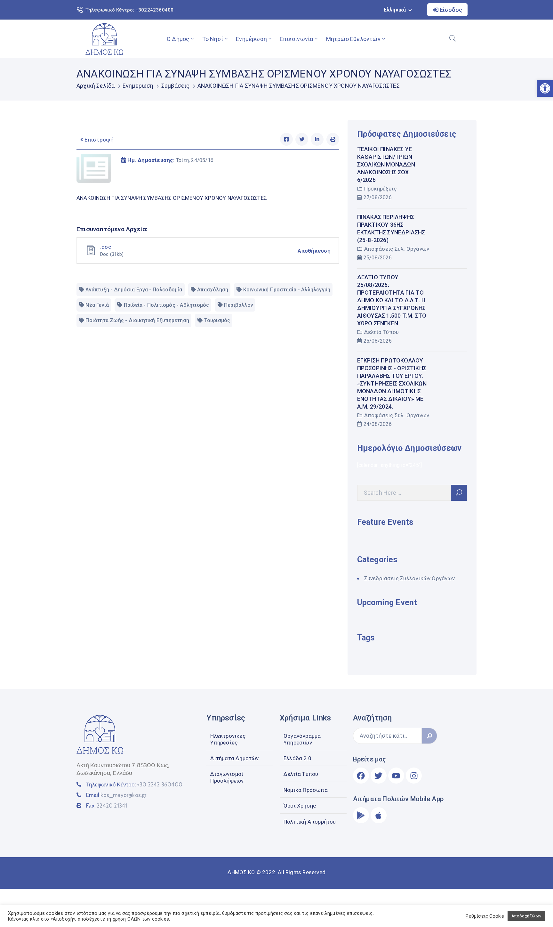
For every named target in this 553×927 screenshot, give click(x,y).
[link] (104, 39)
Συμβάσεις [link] (175, 85)
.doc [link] (105, 247)
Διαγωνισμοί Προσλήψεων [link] (227, 777)
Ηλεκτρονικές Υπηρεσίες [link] (227, 739)
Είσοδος (450, 9)
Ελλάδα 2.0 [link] (297, 758)
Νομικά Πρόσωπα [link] (306, 790)
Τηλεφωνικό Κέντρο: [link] (134, 784)
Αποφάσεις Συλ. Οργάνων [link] (396, 249)
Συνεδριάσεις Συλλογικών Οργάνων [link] (409, 578)
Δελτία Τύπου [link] (381, 332)
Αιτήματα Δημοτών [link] (234, 758)
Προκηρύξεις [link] (380, 188)
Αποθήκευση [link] (314, 251)
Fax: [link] (106, 805)
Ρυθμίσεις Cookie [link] (485, 916)
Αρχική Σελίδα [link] (95, 85)
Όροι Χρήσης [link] (300, 805)
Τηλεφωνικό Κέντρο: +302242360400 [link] (129, 10)
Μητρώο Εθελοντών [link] (353, 39)
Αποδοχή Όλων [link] (526, 916)
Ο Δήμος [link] (178, 39)
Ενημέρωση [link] (251, 39)
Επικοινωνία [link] (296, 39)
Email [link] (116, 795)
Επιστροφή (98, 139)
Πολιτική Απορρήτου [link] (310, 821)
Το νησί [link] (212, 39)
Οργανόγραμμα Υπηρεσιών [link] (302, 739)
